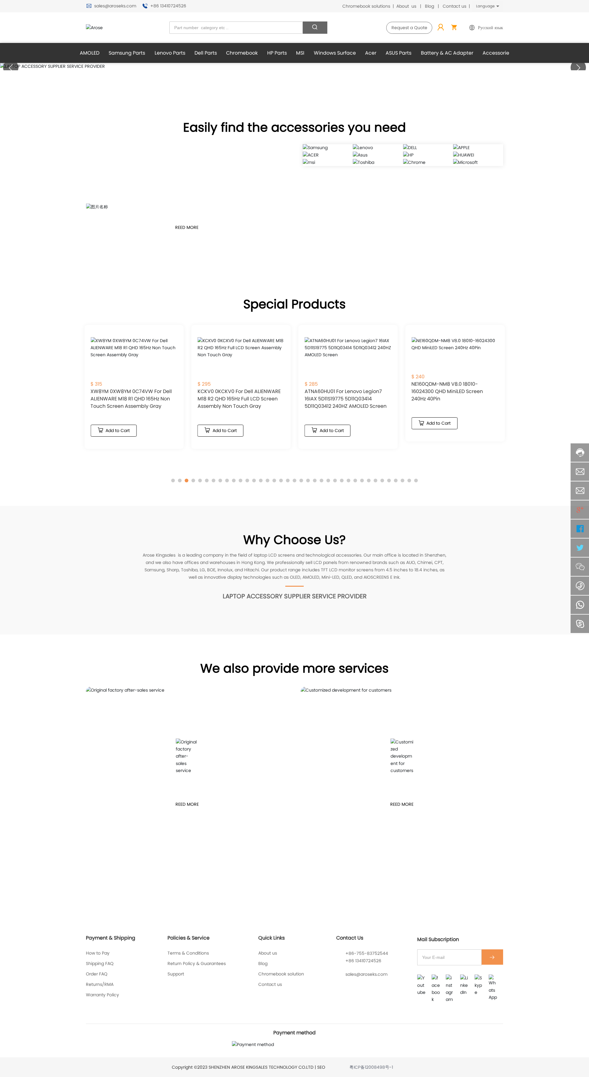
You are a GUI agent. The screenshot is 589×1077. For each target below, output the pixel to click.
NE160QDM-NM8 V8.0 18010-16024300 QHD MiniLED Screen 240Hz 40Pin (447, 391)
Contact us (454, 6)
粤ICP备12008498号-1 (371, 1067)
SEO (321, 1067)
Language (485, 6)
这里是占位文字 (187, 756)
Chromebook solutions (366, 6)
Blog (429, 6)
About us (406, 6)
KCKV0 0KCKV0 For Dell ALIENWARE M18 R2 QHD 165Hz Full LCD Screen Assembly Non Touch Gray (239, 399)
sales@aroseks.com (115, 6)
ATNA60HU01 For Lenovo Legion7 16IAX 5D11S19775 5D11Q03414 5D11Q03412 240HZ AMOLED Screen (346, 399)
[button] (578, 67)
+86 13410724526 (167, 6)
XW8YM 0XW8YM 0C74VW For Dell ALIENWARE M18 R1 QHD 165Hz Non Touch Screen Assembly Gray (131, 399)
